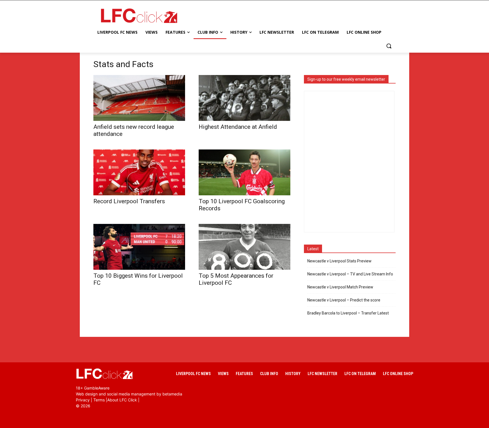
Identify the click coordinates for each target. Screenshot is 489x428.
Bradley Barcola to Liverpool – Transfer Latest (348, 313)
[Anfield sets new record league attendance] (139, 98)
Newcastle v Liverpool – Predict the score (343, 300)
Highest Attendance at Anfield (238, 126)
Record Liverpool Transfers (129, 201)
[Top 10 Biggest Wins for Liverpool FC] (139, 247)
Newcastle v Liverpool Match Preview (340, 287)
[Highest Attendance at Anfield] (244, 98)
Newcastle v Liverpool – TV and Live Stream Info (350, 274)
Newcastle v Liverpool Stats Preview (339, 261)
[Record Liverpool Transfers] (139, 172)
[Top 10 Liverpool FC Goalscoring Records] (244, 172)
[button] (389, 46)
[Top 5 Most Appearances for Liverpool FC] (244, 247)
